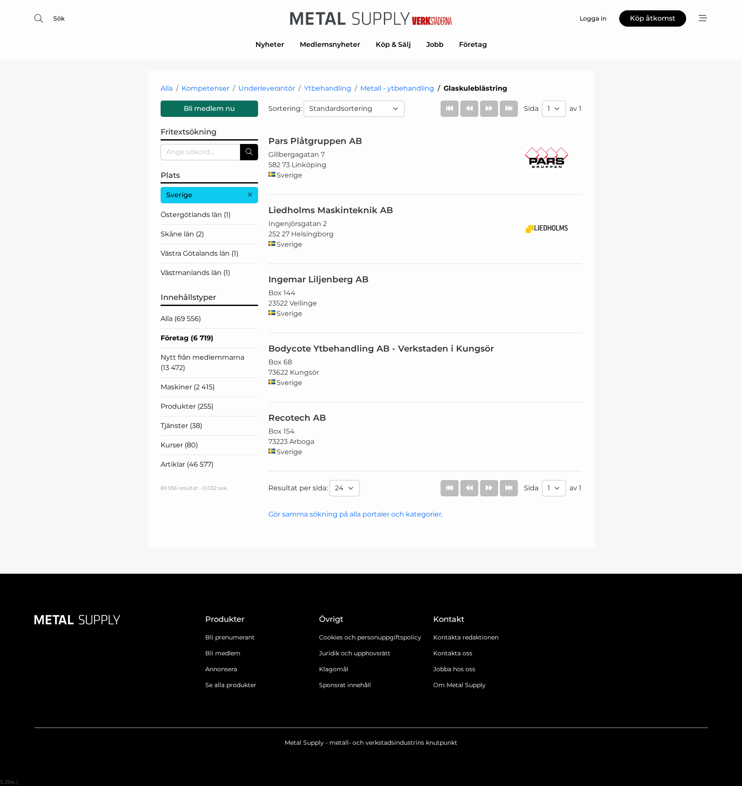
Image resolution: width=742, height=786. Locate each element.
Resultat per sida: (298, 488)
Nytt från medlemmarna (202, 362)
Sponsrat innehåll (345, 685)
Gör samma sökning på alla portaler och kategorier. (355, 514)
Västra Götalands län (199, 253)
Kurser (179, 445)
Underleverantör (266, 88)
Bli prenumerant (230, 637)
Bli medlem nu (209, 108)
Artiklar (187, 464)
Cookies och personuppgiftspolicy (370, 637)
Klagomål (333, 669)
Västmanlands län (195, 273)
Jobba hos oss (454, 669)
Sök (59, 18)
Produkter (187, 406)
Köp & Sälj (393, 44)
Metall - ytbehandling (397, 88)
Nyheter (269, 44)
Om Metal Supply (459, 685)
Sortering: (286, 108)
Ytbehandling (327, 88)
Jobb (435, 44)
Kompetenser (205, 88)
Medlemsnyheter (330, 44)
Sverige (179, 195)
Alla (167, 88)
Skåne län (182, 234)
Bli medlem (222, 653)
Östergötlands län (196, 215)
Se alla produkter (230, 685)
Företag (473, 44)
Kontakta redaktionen (466, 637)
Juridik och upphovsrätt (354, 653)
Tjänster (181, 426)
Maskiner (188, 387)
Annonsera (221, 669)
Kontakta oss (452, 653)
